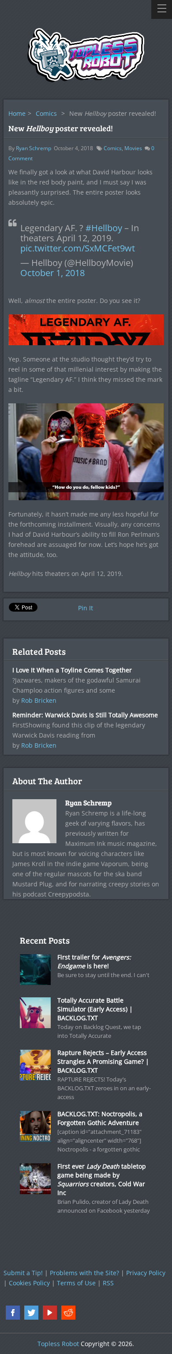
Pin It (85, 608)
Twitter (31, 1313)
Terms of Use (76, 1283)
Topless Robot (58, 1343)
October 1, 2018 (52, 273)
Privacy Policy (145, 1273)
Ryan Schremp (33, 148)
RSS (108, 1283)
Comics (46, 113)
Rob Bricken (38, 700)
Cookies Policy (29, 1283)
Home (17, 113)
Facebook (13, 1313)
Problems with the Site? (84, 1273)
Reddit (68, 1313)
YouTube (50, 1313)
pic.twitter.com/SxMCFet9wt (77, 248)
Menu (161, 9)
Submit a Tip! (23, 1273)
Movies (133, 148)
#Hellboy (104, 228)
